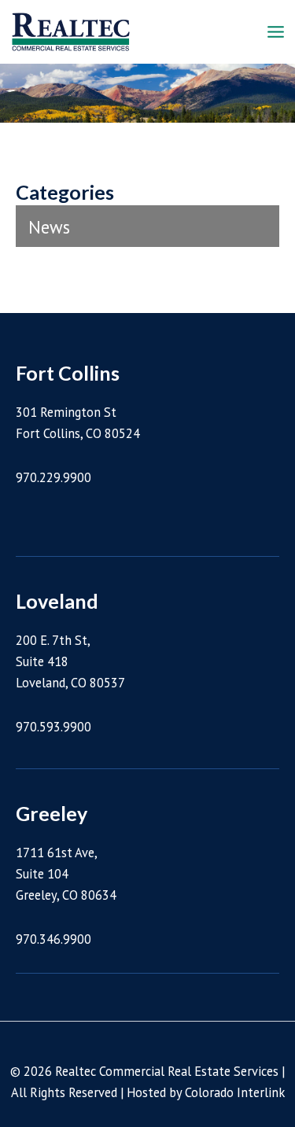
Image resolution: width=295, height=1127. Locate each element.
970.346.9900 (53, 939)
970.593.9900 (53, 726)
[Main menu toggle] (275, 32)
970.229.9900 (53, 477)
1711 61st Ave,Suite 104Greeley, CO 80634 (66, 874)
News (49, 226)
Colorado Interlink (235, 1092)
